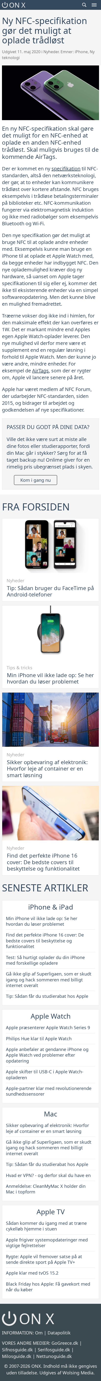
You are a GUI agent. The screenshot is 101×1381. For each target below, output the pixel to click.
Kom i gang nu (35, 480)
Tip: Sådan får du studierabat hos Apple (47, 996)
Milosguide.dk (16, 1356)
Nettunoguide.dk (54, 1356)
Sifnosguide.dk (17, 1350)
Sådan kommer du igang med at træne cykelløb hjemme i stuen (46, 1226)
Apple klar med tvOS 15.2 (32, 1273)
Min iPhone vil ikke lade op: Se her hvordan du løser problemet (50, 678)
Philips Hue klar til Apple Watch (39, 1038)
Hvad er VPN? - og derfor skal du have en (48, 1175)
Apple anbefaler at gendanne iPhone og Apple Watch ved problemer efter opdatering (47, 1055)
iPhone (81, 51)
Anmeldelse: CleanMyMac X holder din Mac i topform (46, 1189)
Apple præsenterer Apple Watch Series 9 (48, 1027)
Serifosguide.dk (54, 1350)
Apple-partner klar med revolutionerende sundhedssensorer (48, 1091)
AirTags (40, 370)
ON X (17, 5)
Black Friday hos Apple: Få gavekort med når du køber (48, 1286)
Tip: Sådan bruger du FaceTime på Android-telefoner (50, 591)
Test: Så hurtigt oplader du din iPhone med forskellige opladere (45, 960)
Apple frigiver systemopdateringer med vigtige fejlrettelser (47, 1242)
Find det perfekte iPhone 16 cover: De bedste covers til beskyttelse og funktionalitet (43, 862)
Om (39, 1333)
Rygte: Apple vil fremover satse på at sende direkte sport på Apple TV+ (44, 1259)
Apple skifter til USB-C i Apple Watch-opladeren (44, 1074)
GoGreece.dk (64, 1343)
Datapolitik (59, 1333)
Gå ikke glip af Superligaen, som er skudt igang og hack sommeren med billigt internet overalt (48, 979)
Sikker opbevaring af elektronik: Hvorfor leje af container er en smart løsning (47, 768)
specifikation (65, 168)
